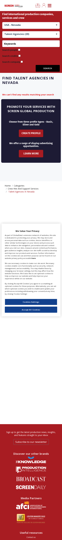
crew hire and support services (23, 188)
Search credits (10, 55)
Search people (10, 50)
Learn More (31, 153)
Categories (19, 185)
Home (8, 185)
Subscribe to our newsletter (31, 442)
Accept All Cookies (31, 309)
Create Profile (31, 133)
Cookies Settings (31, 302)
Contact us (31, 537)
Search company (11, 61)
